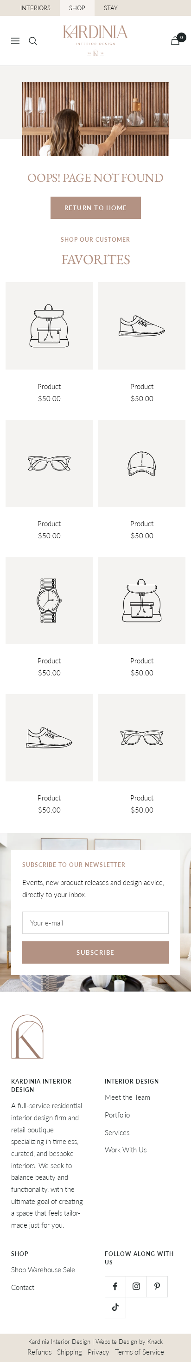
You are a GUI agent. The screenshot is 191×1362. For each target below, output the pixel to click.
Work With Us (125, 1149)
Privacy (98, 1352)
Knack (155, 1341)
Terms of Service (139, 1352)
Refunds (39, 1352)
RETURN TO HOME (95, 208)
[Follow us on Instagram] (136, 1286)
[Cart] (175, 40)
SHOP (77, 8)
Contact (22, 1287)
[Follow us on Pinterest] (156, 1286)
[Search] (33, 41)
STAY (111, 8)
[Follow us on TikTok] (115, 1307)
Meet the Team (127, 1097)
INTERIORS (35, 8)
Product (49, 386)
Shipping (69, 1352)
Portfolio (117, 1115)
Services (117, 1132)
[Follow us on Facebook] (115, 1286)
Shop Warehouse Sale (43, 1269)
